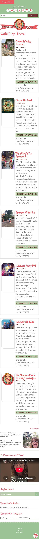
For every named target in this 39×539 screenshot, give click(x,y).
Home (20, 528)
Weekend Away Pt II (26, 266)
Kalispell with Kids (25, 322)
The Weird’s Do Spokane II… (24, 155)
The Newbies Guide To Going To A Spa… (26, 376)
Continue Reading (26, 82)
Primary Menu (7, 2)
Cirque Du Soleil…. (25, 100)
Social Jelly (19, 532)
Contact (19, 530)
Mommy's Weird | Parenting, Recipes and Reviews (19, 24)
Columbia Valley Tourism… (23, 43)
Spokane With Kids (25, 212)
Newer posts (34, 428)
